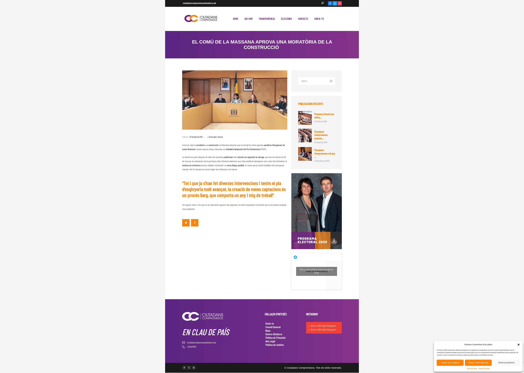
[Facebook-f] (330, 3)
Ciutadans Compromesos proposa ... (321, 135)
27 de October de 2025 (321, 161)
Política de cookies (472, 368)
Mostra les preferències (506, 363)
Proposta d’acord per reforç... (324, 116)
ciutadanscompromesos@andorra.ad (199, 3)
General (220, 137)
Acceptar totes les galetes (450, 363)
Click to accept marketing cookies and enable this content (316, 271)
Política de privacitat (484, 368)
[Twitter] (335, 3)
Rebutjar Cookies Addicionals (478, 363)
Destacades (213, 137)
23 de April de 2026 (320, 142)
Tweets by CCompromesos (316, 271)
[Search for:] (316, 81)
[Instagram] (339, 3)
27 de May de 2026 (320, 122)
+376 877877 (191, 347)
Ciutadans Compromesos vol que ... (324, 153)
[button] (518, 344)
